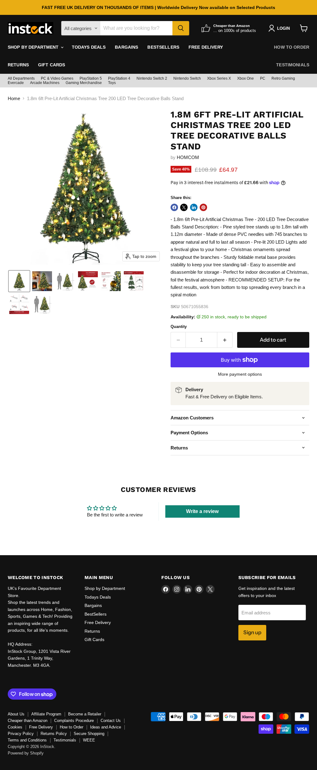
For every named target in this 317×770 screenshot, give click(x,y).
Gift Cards (51, 64)
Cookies (15, 727)
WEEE (89, 740)
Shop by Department (34, 47)
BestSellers (163, 47)
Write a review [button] (202, 511)
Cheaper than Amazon (27, 720)
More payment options (240, 374)
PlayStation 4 (119, 78)
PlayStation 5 (91, 78)
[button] (19, 281)
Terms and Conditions (27, 740)
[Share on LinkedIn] (194, 207)
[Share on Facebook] (174, 207)
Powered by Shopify (26, 753)
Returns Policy (54, 733)
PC (262, 78)
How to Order (291, 47)
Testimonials (292, 64)
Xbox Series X (219, 78)
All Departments (21, 78)
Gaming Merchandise (84, 83)
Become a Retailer (84, 714)
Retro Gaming (283, 78)
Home (14, 98)
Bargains (126, 47)
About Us (16, 714)
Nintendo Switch (187, 78)
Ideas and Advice (105, 727)
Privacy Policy (21, 733)
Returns (18, 64)
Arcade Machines (44, 83)
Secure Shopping (89, 733)
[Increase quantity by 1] (224, 340)
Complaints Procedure (74, 720)
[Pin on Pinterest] (203, 207)
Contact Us (111, 720)
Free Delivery (206, 47)
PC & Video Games (57, 78)
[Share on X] (184, 207)
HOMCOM (188, 157)
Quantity (179, 326)
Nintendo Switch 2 (152, 78)
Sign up (252, 632)
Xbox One (245, 78)
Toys (112, 83)
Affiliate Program (46, 714)
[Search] (180, 28)
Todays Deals (89, 47)
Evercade (16, 83)
